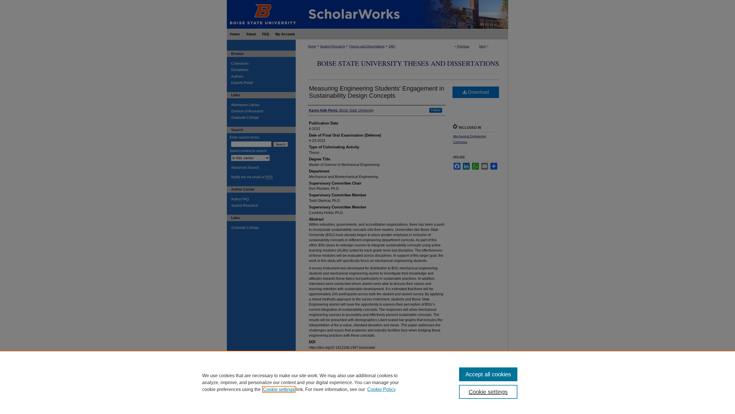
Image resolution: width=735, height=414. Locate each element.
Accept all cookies (488, 374)
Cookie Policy (381, 389)
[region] (367, 382)
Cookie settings (279, 389)
